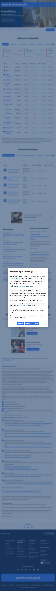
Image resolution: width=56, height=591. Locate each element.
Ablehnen (20, 323)
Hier (28, 278)
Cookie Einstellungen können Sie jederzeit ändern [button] (21, 286)
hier (24, 317)
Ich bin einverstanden (32, 323)
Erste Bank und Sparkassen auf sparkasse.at (27, 305)
